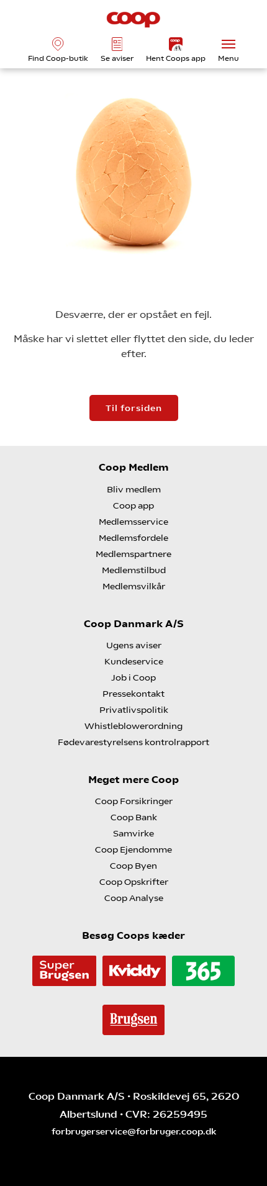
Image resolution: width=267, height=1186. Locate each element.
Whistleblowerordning (133, 726)
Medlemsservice (133, 522)
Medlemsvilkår (133, 586)
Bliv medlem (134, 489)
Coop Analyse (133, 898)
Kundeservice (133, 661)
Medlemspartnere (133, 554)
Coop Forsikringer (134, 801)
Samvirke (133, 833)
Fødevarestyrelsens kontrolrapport (133, 742)
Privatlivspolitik (133, 710)
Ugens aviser (133, 645)
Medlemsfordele (133, 538)
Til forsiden (134, 408)
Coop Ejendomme (133, 849)
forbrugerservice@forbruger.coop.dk (134, 1131)
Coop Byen (133, 866)
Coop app (133, 505)
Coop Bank (134, 817)
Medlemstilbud (134, 570)
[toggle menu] (228, 44)
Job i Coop (133, 677)
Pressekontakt (133, 694)
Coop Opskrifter (133, 882)
